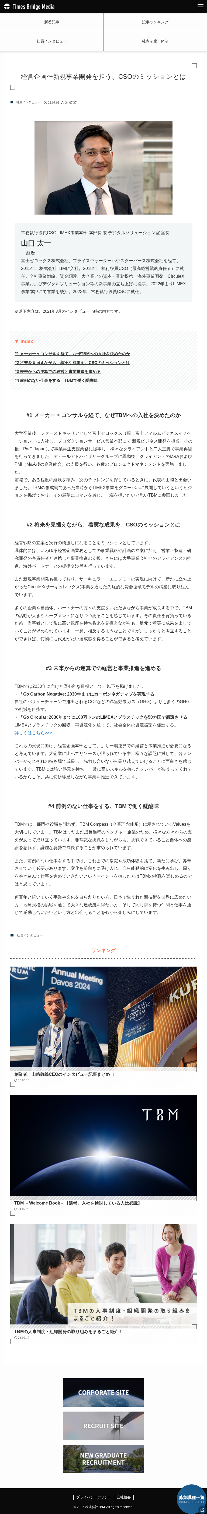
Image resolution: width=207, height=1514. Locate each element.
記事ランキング (155, 22)
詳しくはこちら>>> (33, 733)
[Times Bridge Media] (29, 6)
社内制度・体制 (155, 41)
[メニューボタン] (200, 6)
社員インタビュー (52, 41)
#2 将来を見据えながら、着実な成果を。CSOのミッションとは (72, 362)
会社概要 (124, 1497)
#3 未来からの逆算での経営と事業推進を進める (58, 371)
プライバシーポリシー (93, 1497)
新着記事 (51, 22)
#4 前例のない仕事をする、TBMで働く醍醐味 (56, 380)
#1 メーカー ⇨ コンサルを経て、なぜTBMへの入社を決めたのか (72, 353)
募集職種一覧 (192, 1499)
